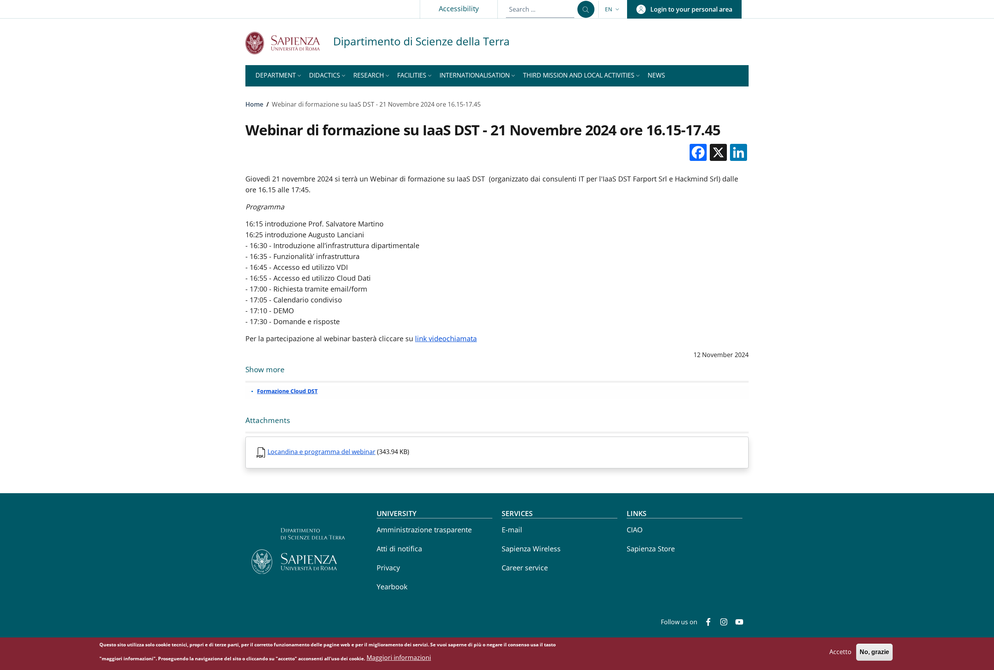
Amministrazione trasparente (424, 529)
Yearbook (392, 586)
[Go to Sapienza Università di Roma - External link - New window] (289, 43)
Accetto (840, 652)
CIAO (635, 529)
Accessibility (459, 8)
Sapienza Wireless (531, 548)
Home (254, 104)
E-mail (512, 529)
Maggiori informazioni (399, 658)
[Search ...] (585, 9)
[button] (613, 9)
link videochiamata (446, 338)
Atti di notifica (399, 548)
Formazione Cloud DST (287, 391)
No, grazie (874, 652)
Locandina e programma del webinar (321, 451)
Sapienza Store (651, 548)
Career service (525, 567)
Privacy (388, 567)
